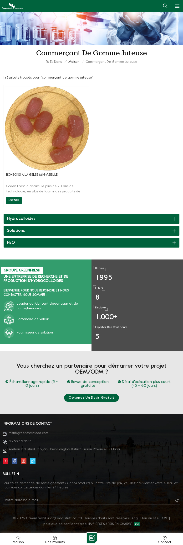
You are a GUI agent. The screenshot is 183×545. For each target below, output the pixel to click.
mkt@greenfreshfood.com (28, 433)
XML (165, 518)
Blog (134, 518)
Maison (74, 61)
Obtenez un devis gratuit (91, 397)
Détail (14, 200)
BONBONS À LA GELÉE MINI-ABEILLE (32, 174)
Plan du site (150, 518)
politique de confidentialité (65, 524)
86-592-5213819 (20, 441)
